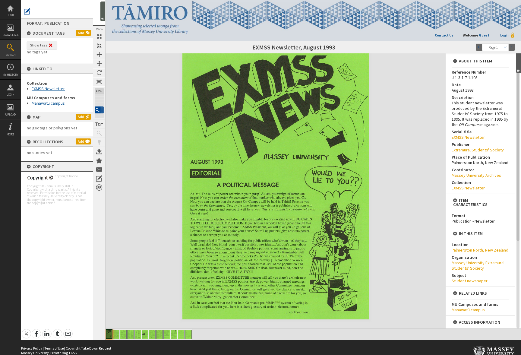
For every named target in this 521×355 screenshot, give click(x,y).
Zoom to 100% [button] (99, 81)
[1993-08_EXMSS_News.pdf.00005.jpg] (137, 334)
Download (99, 151)
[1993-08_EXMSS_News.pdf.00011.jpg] (181, 334)
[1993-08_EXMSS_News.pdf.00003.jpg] (123, 334)
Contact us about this (99, 169)
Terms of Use (54, 348)
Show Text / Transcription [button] (99, 124)
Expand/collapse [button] (518, 63)
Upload (10, 114)
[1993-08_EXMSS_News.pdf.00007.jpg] (152, 334)
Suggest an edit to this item (27, 11)
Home (10, 15)
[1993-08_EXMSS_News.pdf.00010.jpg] (174, 334)
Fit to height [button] (99, 63)
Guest (484, 35)
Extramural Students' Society (478, 150)
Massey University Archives (476, 175)
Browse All (10, 35)
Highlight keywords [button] (99, 142)
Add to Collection (99, 160)
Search (10, 55)
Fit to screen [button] (99, 45)
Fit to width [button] (99, 54)
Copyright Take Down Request (88, 348)
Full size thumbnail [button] (99, 36)
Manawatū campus (48, 103)
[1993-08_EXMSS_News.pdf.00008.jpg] (159, 334)
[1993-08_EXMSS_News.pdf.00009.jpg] (166, 334)
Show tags (38, 45)
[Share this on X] (26, 330)
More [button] (10, 134)
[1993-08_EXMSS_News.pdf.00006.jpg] (145, 334)
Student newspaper (470, 281)
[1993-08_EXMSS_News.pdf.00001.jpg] (109, 334)
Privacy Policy (31, 348)
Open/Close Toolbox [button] (102, 11)
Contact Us (444, 35)
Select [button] (505, 47)
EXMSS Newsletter (48, 88)
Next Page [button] (512, 47)
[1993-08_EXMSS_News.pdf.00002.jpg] (116, 334)
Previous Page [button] (479, 47)
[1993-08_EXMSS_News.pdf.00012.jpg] (188, 334)
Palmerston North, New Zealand (480, 250)
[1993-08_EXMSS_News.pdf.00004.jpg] (130, 334)
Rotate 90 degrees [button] (99, 72)
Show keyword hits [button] (99, 133)
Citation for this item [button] (99, 187)
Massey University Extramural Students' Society (478, 265)
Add (81, 32)
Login (10, 95)
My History (10, 75)
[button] (99, 109)
